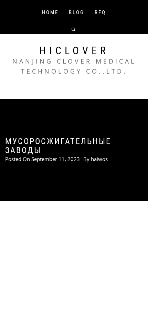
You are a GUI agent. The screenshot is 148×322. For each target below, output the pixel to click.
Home (50, 12)
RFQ (100, 12)
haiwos (99, 158)
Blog (76, 12)
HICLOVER (74, 51)
